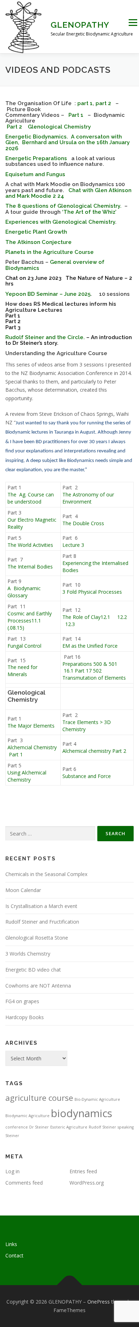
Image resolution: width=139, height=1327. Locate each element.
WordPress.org (87, 1182)
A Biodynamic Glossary (24, 592)
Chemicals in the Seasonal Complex (46, 874)
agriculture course (39, 1097)
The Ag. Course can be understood (30, 498)
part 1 (85, 103)
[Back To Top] (69, 1285)
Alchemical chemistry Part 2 (94, 750)
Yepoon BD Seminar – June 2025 (48, 294)
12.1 (105, 617)
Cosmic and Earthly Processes (29, 617)
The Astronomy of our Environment (88, 498)
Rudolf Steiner (102, 1127)
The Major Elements (31, 725)
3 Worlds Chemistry (27, 953)
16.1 (69, 670)
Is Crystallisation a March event (41, 906)
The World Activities (30, 545)
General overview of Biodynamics (54, 265)
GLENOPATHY (80, 24)
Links (11, 1244)
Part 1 (76, 115)
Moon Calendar (23, 890)
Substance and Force (86, 776)
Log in (12, 1171)
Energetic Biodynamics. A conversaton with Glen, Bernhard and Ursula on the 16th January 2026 (67, 142)
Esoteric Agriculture (68, 1127)
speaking (126, 1127)
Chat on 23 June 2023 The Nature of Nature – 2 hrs (68, 281)
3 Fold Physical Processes (92, 591)
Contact (14, 1255)
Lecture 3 (73, 545)
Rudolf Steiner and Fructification (42, 921)
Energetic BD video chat (33, 969)
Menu (133, 22)
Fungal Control (24, 645)
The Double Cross (83, 523)
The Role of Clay (81, 617)
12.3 (70, 624)
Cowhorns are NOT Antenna (38, 985)
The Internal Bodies (30, 566)
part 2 (104, 103)
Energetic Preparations (36, 158)
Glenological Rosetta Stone (36, 937)
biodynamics (81, 1113)
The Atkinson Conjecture (38, 242)
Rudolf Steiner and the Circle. (45, 337)
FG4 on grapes (22, 1001)
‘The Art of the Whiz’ (89, 212)
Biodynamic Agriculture (27, 1115)
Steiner (12, 1135)
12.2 (122, 617)
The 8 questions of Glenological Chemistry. (63, 206)
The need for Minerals (22, 671)
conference (16, 1127)
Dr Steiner (39, 1127)
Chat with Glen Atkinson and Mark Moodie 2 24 (68, 193)
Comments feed (24, 1182)
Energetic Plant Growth (36, 232)
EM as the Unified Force (90, 645)
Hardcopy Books (24, 1017)
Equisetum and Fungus (35, 174)
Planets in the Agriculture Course (49, 252)
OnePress (98, 1301)
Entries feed (83, 1171)
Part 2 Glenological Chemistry (48, 127)
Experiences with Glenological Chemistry (60, 222)
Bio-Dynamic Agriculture (97, 1099)
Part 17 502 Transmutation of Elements (94, 674)
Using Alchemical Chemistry (26, 776)
